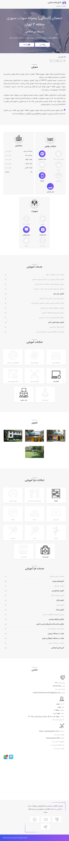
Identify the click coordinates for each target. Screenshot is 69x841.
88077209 (61, 104)
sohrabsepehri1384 (53, 738)
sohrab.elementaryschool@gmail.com (46, 692)
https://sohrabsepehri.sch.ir (49, 731)
